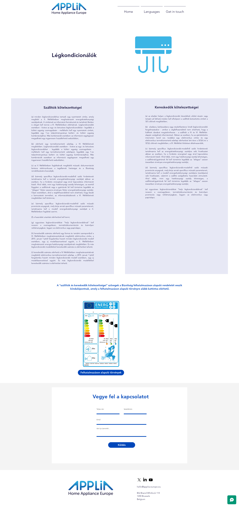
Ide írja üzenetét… (103, 428)
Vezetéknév (128, 409)
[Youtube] (151, 480)
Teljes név (100, 409)
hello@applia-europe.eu (149, 486)
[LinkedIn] (145, 480)
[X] (139, 480)
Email (99, 419)
